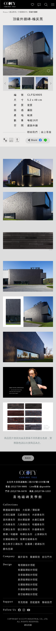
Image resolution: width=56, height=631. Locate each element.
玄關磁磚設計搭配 (28, 584)
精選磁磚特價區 (11, 509)
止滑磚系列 (41, 534)
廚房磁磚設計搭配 (28, 579)
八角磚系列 (24, 524)
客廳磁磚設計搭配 (28, 569)
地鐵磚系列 (38, 524)
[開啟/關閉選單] (52, 4)
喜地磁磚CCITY (10, 4)
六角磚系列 (9, 524)
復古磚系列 (24, 529)
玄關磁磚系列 (10, 539)
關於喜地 (23, 556)
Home (5, 12)
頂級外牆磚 (33, 12)
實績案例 (35, 556)
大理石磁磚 (9, 514)
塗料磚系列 (9, 519)
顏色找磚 (8, 549)
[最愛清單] (32, 4)
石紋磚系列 (24, 514)
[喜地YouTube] (28, 610)
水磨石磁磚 (38, 519)
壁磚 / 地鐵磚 (10, 534)
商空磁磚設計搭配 (28, 594)
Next (48, 50)
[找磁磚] (46, 4)
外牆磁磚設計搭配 (28, 589)
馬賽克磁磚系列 (28, 539)
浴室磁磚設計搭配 (28, 574)
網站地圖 (28, 625)
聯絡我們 (47, 602)
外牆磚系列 (22, 12)
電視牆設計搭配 (26, 565)
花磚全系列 (9, 529)
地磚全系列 (26, 534)
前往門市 (47, 556)
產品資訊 (12, 12)
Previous (8, 50)
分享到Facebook (40, 140)
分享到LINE (45, 140)
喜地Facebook (19, 610)
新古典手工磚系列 (13, 544)
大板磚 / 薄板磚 (31, 509)
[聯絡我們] (39, 4)
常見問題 (23, 602)
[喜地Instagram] (24, 610)
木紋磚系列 (38, 514)
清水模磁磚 (24, 519)
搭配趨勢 (35, 602)
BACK (28, 458)
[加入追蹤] (48, 71)
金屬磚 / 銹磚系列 (35, 544)
